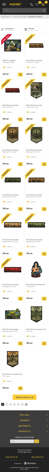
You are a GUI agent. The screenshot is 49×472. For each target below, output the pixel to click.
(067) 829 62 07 (32, 4)
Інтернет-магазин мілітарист (28, 467)
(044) (11, 457)
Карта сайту (24, 469)
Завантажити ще (24, 397)
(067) (37, 457)
